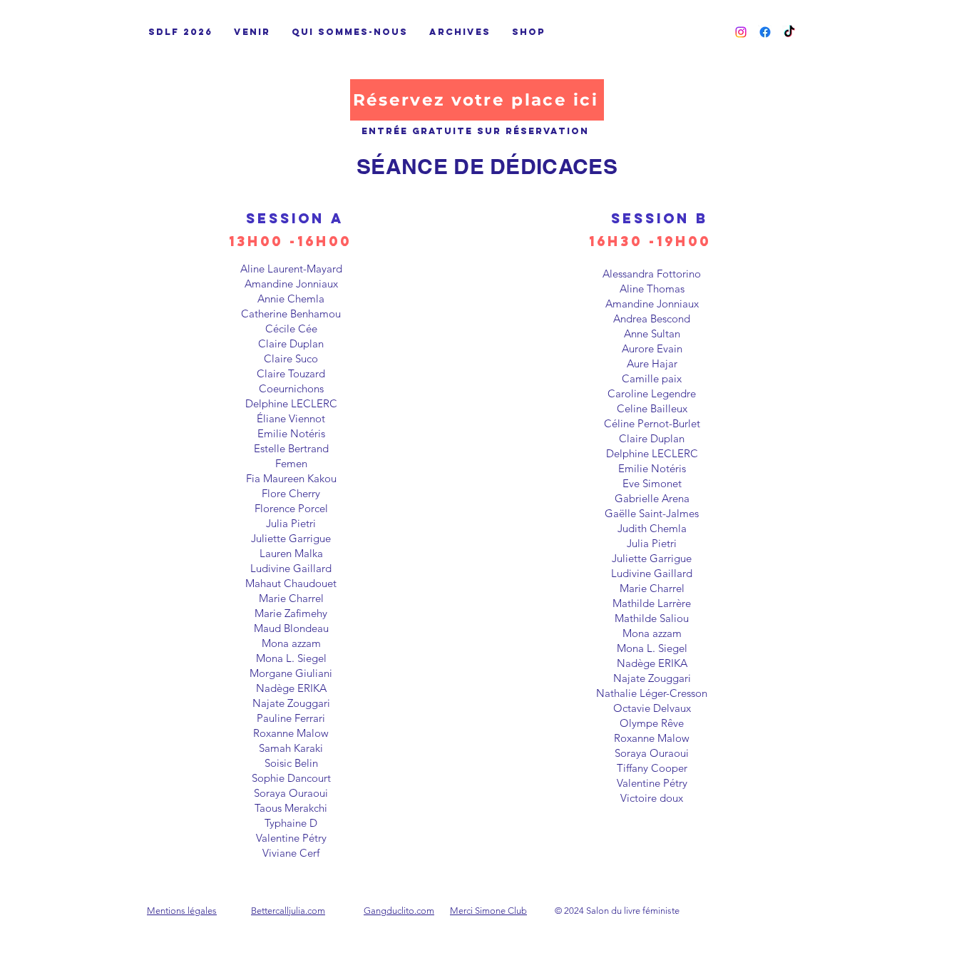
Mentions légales (182, 910)
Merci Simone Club (488, 910)
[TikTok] (789, 32)
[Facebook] (765, 32)
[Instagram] (741, 32)
